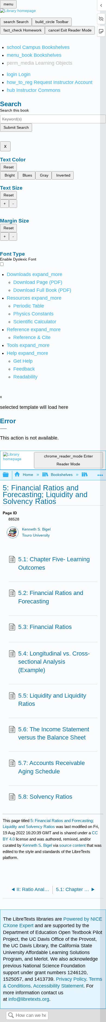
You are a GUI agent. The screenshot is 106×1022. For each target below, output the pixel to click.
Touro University (36, 535)
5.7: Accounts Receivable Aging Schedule (51, 767)
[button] (24, 369)
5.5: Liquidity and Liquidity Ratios (52, 699)
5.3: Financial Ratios (45, 626)
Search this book (14, 110)
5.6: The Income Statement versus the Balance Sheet (53, 733)
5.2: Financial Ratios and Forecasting (50, 597)
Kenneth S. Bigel (36, 529)
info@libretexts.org (28, 999)
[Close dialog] (3, 428)
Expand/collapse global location (100, 473)
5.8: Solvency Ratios (45, 796)
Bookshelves (62, 474)
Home (28, 474)
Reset (9, 167)
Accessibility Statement (58, 986)
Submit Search (16, 127)
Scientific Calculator (34, 321)
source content (72, 845)
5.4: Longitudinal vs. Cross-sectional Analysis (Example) (54, 662)
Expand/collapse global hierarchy (9, 475)
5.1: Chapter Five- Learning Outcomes (54, 563)
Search (11, 1015)
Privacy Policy (71, 979)
